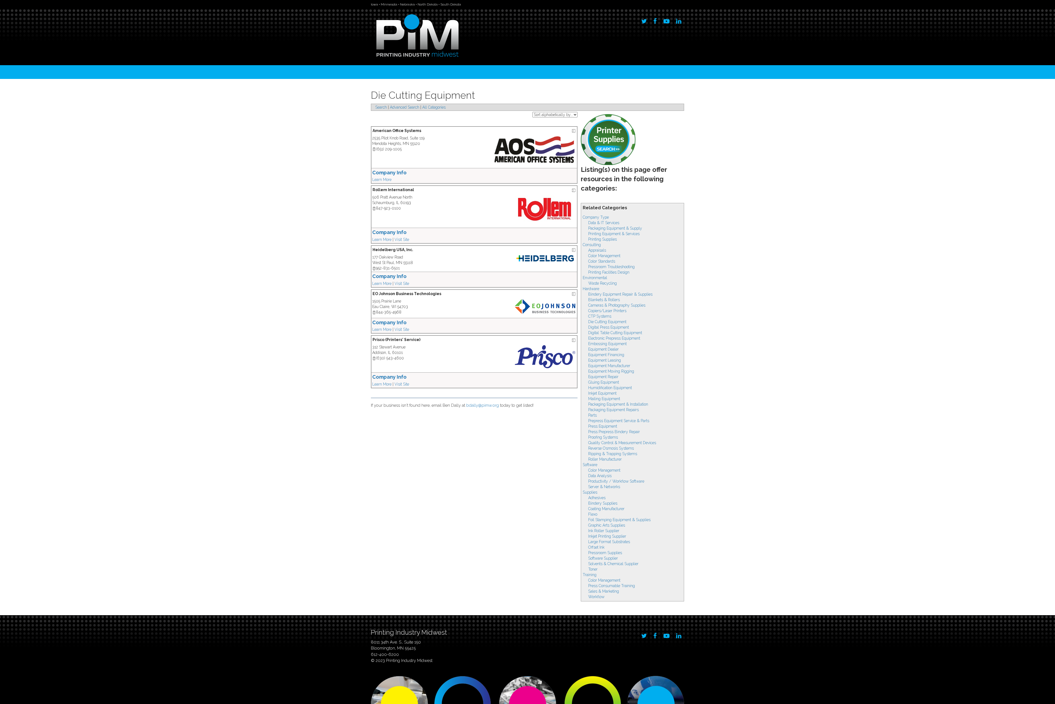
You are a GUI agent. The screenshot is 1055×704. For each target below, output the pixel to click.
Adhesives (597, 498)
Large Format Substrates (609, 542)
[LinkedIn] (678, 20)
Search (381, 107)
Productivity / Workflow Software (616, 481)
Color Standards (601, 261)
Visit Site (402, 239)
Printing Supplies (602, 239)
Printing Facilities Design (608, 272)
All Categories (434, 107)
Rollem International (393, 190)
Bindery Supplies (602, 503)
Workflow (596, 597)
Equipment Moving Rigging (611, 371)
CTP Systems (599, 316)
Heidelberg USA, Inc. (393, 250)
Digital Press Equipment (608, 327)
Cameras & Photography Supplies (616, 305)
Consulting (592, 245)
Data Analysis (600, 476)
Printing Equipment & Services (614, 234)
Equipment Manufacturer (609, 366)
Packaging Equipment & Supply (615, 228)
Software (590, 465)
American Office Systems (397, 130)
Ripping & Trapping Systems (612, 454)
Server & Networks (604, 487)
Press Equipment (602, 426)
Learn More (382, 179)
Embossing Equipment (607, 344)
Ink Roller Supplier (603, 531)
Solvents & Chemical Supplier (613, 564)
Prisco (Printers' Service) (396, 339)
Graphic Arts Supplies (606, 525)
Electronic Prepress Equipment (614, 338)
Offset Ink (596, 547)
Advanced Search (404, 107)
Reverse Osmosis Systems (611, 448)
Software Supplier (603, 558)
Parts (592, 415)
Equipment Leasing (604, 360)
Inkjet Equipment (602, 393)
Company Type (596, 217)
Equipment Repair (603, 377)
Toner (593, 569)
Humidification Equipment (610, 388)
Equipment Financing (606, 355)
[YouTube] (666, 20)
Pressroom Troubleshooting (611, 267)
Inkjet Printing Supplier (607, 536)
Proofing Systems (603, 437)
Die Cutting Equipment (607, 322)
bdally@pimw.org (482, 405)
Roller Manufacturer (605, 459)
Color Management (604, 256)
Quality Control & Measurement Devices (622, 443)
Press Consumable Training (611, 586)
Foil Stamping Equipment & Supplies (619, 520)
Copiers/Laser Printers (607, 311)
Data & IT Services (603, 223)
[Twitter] (643, 20)
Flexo (592, 514)
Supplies (590, 492)
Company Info (389, 172)
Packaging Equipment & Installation (618, 404)
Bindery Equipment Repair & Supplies (620, 294)
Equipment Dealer (603, 349)
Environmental (595, 278)
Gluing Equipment (603, 382)
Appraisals (597, 250)
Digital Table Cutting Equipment (615, 333)
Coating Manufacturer (606, 509)
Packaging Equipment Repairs (613, 410)
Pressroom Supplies (605, 553)
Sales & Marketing (603, 591)
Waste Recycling (602, 283)
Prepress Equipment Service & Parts (618, 421)
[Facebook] (655, 20)
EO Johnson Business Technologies (407, 294)
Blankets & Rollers (604, 300)
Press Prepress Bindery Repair (614, 432)
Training (589, 575)
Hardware (591, 289)
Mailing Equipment (604, 399)
